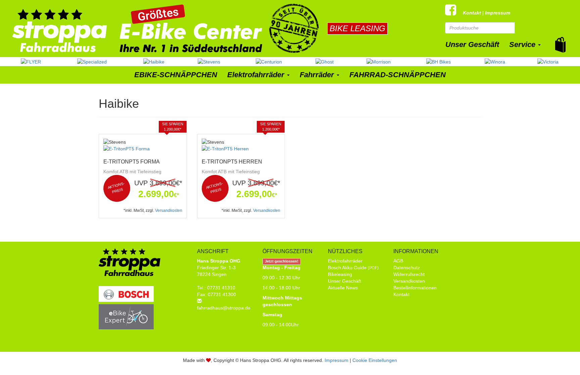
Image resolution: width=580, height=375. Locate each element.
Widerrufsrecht (409, 274)
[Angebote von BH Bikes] (438, 61)
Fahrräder (317, 75)
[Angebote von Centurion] (269, 61)
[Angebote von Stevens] (209, 61)
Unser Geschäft (472, 44)
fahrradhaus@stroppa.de (223, 308)
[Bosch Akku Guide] (126, 304)
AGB (398, 261)
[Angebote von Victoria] (548, 61)
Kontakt (472, 12)
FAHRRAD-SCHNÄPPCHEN (397, 75)
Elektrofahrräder (255, 75)
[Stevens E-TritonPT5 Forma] (142, 148)
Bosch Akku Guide (353, 267)
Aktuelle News (343, 287)
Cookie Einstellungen (374, 360)
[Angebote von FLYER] (31, 61)
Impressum (497, 12)
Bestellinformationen (415, 287)
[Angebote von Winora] (495, 61)
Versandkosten (168, 210)
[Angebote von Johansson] (379, 61)
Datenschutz (406, 267)
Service (522, 44)
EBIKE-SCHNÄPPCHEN (175, 75)
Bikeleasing (340, 274)
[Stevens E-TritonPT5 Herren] (241, 148)
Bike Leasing (357, 28)
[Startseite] (161, 28)
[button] (560, 44)
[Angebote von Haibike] (153, 61)
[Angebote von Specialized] (92, 61)
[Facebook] (454, 12)
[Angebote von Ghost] (325, 61)
